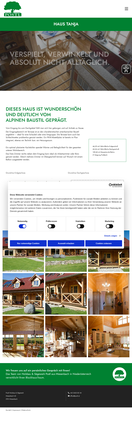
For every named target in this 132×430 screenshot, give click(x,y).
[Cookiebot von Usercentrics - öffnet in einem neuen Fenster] (111, 185)
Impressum (16, 410)
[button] (76, 9)
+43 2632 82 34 (75, 393)
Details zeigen (110, 236)
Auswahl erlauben (66, 243)
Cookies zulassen (104, 243)
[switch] (51, 226)
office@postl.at (75, 396)
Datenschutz (26, 410)
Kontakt (8, 410)
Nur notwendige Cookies (28, 243)
